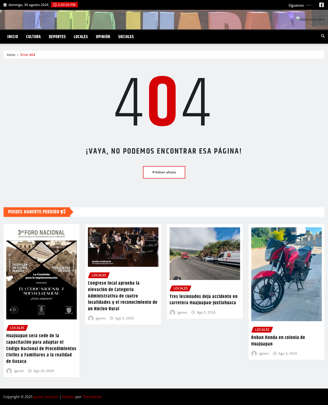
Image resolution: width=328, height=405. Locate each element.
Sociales (126, 37)
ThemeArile (92, 396)
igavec (19, 370)
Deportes (57, 37)
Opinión (103, 37)
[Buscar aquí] (323, 35)
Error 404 (28, 54)
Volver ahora (165, 172)
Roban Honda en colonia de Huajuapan (278, 341)
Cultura (33, 37)
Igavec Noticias (45, 396)
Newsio (68, 396)
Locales (81, 37)
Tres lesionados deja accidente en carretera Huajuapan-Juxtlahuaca (204, 300)
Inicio (12, 37)
